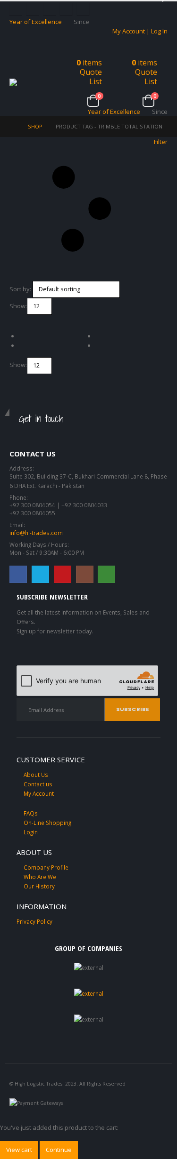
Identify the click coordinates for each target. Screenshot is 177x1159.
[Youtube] (49, 9)
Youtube (62, 574)
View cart (19, 1149)
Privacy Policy (34, 921)
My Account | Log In (140, 31)
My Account (39, 793)
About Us (36, 774)
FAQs (31, 813)
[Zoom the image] (88, 993)
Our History (39, 886)
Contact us (38, 784)
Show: (18, 306)
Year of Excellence (35, 21)
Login (31, 832)
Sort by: (20, 289)
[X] (32, 9)
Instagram (84, 574)
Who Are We (40, 876)
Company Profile (46, 867)
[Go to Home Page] (12, 126)
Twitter (40, 574)
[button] (17, 67)
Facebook (18, 574)
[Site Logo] (33, 83)
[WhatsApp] (83, 9)
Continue (59, 1149)
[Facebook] (15, 9)
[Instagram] (66, 9)
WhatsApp (106, 574)
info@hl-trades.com (36, 532)
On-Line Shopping (47, 822)
